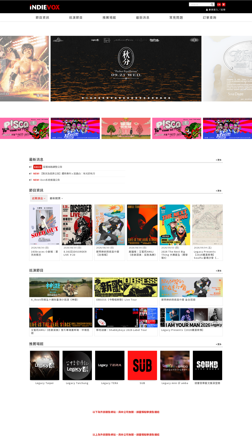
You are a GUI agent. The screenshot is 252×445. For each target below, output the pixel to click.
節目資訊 (42, 17)
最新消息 (143, 17)
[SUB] (142, 365)
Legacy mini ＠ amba (175, 383)
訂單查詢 (210, 17)
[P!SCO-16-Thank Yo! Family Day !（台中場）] (24, 128)
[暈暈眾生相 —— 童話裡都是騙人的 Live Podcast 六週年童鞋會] (126, 128)
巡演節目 (76, 17)
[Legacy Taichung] (77, 365)
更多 (219, 160)
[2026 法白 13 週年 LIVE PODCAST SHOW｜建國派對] (75, 128)
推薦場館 (109, 17)
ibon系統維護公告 (46, 179)
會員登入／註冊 (216, 9)
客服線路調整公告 (48, 166)
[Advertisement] (126, 423)
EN (219, 4)
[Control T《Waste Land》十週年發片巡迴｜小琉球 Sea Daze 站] (126, 68)
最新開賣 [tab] (55, 198)
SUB (142, 383)
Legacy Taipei (44, 383)
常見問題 (176, 17)
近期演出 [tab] (38, 198)
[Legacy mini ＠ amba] (175, 365)
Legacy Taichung (77, 383)
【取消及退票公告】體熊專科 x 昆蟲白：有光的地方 (64, 173)
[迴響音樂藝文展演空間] (207, 365)
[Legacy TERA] (109, 365)
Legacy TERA (109, 383)
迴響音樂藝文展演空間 (207, 383)
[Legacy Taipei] (44, 365)
